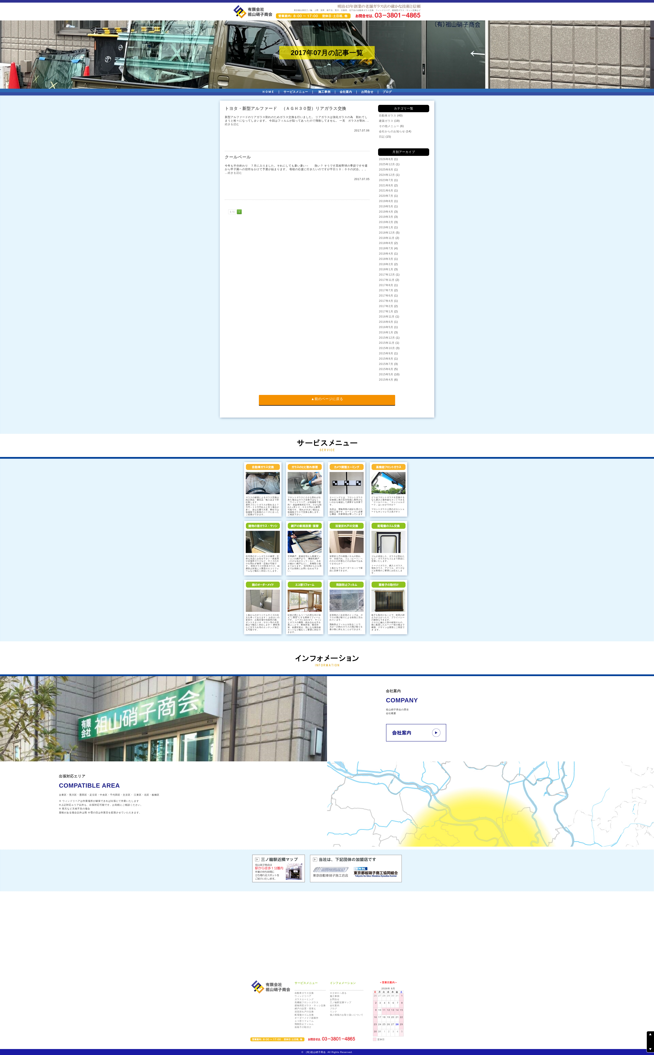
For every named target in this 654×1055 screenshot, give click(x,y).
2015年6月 (386, 369)
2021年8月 (386, 185)
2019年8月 (386, 201)
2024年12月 (387, 174)
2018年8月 (386, 243)
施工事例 (324, 91)
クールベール (238, 157)
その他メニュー (389, 126)
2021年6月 (386, 190)
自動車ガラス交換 (304, 993)
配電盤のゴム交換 (304, 1015)
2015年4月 (386, 379)
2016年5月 (386, 327)
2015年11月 (387, 342)
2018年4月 (386, 253)
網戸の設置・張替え (305, 1008)
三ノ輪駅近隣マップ (340, 1002)
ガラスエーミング (304, 999)
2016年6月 (386, 321)
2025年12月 (387, 164)
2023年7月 (386, 180)
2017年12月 (387, 274)
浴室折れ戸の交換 (304, 1011)
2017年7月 (386, 290)
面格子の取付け (303, 1027)
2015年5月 (386, 374)
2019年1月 (386, 227)
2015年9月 (386, 353)
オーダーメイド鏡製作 (306, 1018)
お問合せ (367, 91)
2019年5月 (386, 206)
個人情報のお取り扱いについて (346, 1015)
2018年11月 (387, 238)
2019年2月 (386, 222)
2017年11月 (387, 279)
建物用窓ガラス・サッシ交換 (310, 1005)
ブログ (387, 91)
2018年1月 (386, 269)
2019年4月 (386, 211)
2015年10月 (387, 348)
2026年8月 (386, 159)
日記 (382, 136)
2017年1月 (386, 311)
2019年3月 (386, 216)
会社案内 (346, 91)
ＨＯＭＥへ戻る (338, 993)
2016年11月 (387, 316)
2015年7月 (386, 364)
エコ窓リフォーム (304, 1021)
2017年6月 (386, 295)
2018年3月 (386, 258)
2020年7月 (386, 195)
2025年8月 (386, 169)
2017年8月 (386, 285)
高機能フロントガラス (306, 1002)
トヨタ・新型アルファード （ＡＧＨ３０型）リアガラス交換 (285, 108)
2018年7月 (386, 248)
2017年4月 (386, 300)
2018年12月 (387, 232)
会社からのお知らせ (392, 131)
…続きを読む (233, 172)
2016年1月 (386, 332)
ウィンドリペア (303, 996)
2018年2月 (386, 264)
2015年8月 (386, 358)
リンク (333, 1011)
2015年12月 (387, 337)
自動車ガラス (387, 115)
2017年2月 (386, 306)
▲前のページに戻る (327, 399)
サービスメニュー (296, 91)
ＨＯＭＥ (268, 91)
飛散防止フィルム (304, 1024)
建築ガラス (386, 120)
